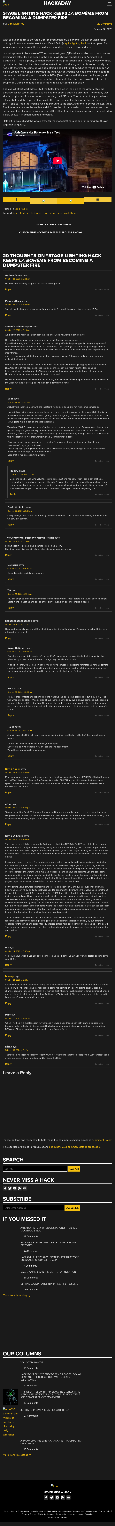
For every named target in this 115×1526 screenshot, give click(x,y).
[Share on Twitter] (8, 28)
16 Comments (30, 1368)
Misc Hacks (21, 208)
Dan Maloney (15, 23)
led (33, 213)
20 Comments (104, 23)
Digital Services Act (46, 1514)
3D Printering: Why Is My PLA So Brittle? (44, 1410)
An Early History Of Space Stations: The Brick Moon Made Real (48, 1229)
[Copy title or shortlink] (20, 29)
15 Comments (30, 1403)
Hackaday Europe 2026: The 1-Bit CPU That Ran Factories (48, 1244)
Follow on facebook (5, 1188)
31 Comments (30, 1277)
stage (53, 213)
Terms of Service (29, 1514)
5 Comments (30, 1385)
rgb (46, 213)
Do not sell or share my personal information (74, 1514)
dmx (14, 213)
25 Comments (31, 1289)
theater (74, 213)
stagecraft (63, 213)
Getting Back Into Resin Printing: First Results (49, 1283)
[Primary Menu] (109, 3)
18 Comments (30, 1236)
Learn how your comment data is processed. (75, 1146)
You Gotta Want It (31, 1362)
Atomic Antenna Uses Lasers (52, 224)
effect (22, 213)
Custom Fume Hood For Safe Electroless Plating (52, 232)
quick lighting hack (76, 43)
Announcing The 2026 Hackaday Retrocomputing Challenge (51, 1442)
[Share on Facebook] (4, 28)
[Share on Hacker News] (12, 28)
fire (28, 213)
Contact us (25, 1188)
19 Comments (30, 1449)
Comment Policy (102, 1140)
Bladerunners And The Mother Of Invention (48, 1271)
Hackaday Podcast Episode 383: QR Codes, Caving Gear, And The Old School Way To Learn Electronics (50, 1377)
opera (39, 213)
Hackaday (57, 3)
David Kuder (12, 769)
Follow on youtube (15, 1188)
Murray (9, 976)
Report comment (102, 290)
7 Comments (30, 1265)
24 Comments (30, 1251)
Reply (8, 289)
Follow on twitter (10, 1188)
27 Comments (30, 1415)
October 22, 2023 (103, 29)
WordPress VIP (63, 1517)
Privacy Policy (105, 1511)
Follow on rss (20, 1188)
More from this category (17, 1295)
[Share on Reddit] (16, 28)
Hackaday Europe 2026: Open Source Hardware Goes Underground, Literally (49, 1258)
